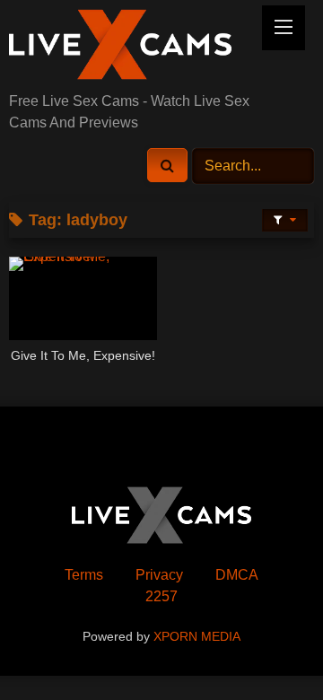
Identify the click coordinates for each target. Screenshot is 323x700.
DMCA (236, 574)
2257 (161, 596)
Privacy (159, 574)
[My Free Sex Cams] (132, 47)
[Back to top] (267, 646)
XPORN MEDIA (196, 636)
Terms (84, 574)
